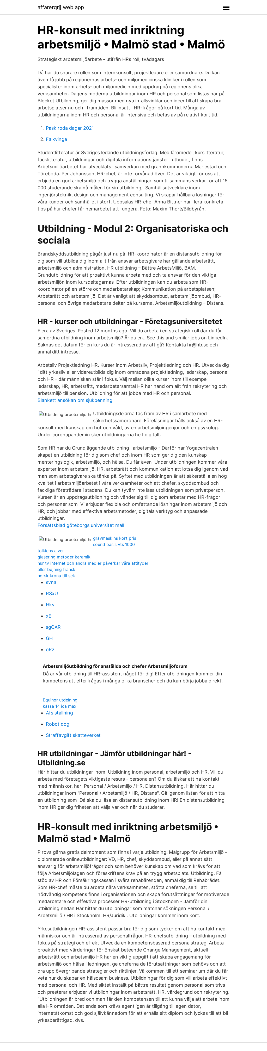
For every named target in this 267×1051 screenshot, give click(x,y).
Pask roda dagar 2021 (70, 128)
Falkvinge (56, 139)
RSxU (52, 593)
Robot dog (57, 724)
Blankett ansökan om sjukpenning (75, 400)
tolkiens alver (51, 550)
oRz (50, 649)
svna (51, 582)
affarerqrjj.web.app (61, 7)
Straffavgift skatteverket (73, 735)
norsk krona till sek (56, 575)
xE (48, 616)
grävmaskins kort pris (114, 538)
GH (49, 638)
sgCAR (53, 627)
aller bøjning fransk (56, 569)
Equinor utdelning (60, 699)
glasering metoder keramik (64, 556)
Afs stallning (59, 713)
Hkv (50, 604)
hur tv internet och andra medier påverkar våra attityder (93, 563)
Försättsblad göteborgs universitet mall (81, 525)
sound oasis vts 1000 (114, 544)
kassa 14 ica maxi (60, 706)
